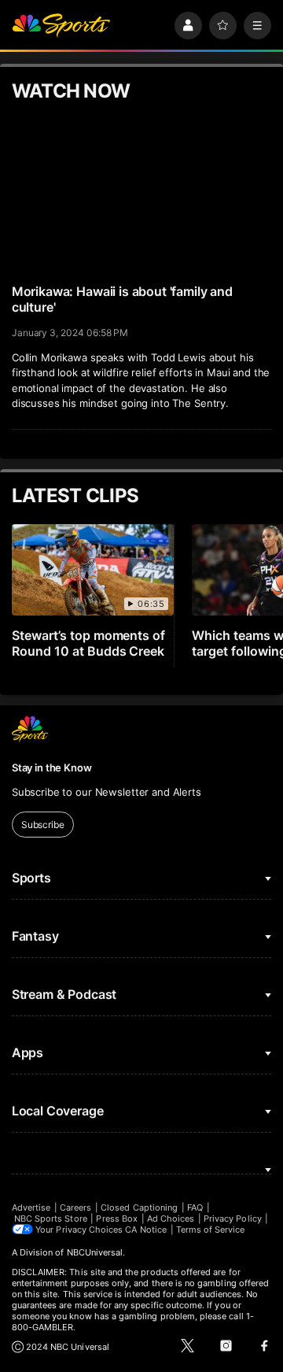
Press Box (117, 1218)
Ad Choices (171, 1218)
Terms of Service (210, 1229)
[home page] (61, 25)
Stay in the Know (52, 767)
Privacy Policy (233, 1218)
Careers (75, 1207)
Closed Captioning (139, 1207)
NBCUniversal (95, 1252)
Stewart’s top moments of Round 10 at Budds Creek (89, 643)
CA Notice (146, 1229)
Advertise (31, 1207)
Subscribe (42, 824)
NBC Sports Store (50, 1218)
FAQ (195, 1207)
